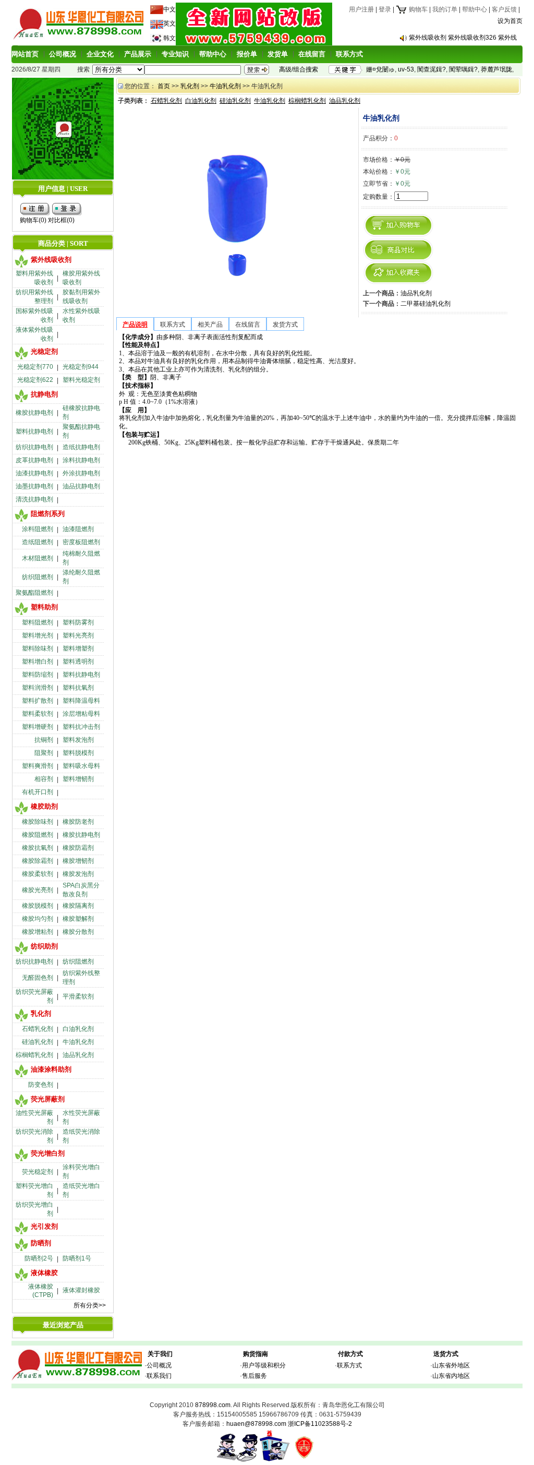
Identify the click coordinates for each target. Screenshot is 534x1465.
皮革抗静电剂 (34, 460)
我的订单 (444, 9)
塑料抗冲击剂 (81, 726)
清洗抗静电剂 (34, 499)
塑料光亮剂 (78, 635)
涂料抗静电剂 (81, 460)
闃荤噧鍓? (463, 69)
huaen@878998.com (256, 1423)
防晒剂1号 (77, 1258)
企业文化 (100, 54)
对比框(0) (61, 220)
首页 (163, 86)
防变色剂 (40, 1084)
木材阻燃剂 (37, 558)
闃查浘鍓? (431, 69)
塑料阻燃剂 (37, 622)
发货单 (278, 54)
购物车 (417, 9)
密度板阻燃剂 (81, 542)
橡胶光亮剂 (37, 890)
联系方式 (349, 54)
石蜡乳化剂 (37, 1028)
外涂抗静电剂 (81, 473)
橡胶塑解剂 (78, 918)
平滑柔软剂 (78, 996)
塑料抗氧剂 (78, 687)
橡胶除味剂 (37, 821)
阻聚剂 (43, 752)
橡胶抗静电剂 (34, 412)
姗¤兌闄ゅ (380, 69)
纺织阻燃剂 (37, 577)
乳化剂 (41, 1013)
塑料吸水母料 (81, 766)
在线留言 (311, 54)
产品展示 (137, 54)
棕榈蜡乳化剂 (34, 1055)
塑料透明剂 (78, 661)
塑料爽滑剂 (37, 766)
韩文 (169, 38)
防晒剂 (41, 1243)
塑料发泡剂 (78, 739)
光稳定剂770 (35, 366)
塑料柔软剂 (37, 713)
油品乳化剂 (78, 1055)
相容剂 (43, 779)
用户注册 (361, 9)
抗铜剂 (43, 739)
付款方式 (350, 1354)
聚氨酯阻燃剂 (34, 592)
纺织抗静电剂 (34, 447)
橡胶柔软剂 (37, 874)
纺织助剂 (44, 946)
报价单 (247, 54)
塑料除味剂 (37, 648)
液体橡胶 (44, 1273)
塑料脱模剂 (78, 752)
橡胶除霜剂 (37, 860)
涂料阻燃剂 (37, 529)
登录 (385, 9)
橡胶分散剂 (78, 931)
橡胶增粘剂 (37, 931)
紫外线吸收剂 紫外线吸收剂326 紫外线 (463, 37)
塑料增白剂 (37, 661)
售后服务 (254, 1375)
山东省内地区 (451, 1375)
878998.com (212, 1405)
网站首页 (25, 54)
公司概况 (62, 54)
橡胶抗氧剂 (37, 847)
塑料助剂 (44, 607)
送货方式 (445, 1354)
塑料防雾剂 (78, 622)
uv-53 (406, 69)
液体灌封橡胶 (81, 1290)
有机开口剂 (37, 792)
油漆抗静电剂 (34, 473)
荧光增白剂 (48, 1153)
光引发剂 (44, 1226)
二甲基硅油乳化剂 (425, 303)
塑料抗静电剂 (34, 431)
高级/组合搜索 (298, 69)
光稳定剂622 (35, 379)
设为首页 (510, 21)
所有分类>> (90, 1305)
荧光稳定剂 (37, 1171)
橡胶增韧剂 (78, 860)
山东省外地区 (451, 1365)
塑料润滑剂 (37, 687)
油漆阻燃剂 (78, 529)
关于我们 (160, 1354)
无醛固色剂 (37, 977)
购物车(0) (33, 220)
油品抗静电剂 (81, 486)
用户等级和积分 (264, 1365)
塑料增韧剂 (78, 779)
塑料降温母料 (81, 700)
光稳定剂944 (81, 366)
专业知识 (175, 54)
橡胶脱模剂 (37, 905)
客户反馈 (504, 9)
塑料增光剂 (37, 635)
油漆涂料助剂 (51, 1069)
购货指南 (255, 1354)
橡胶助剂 (44, 806)
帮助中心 (474, 9)
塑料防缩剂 (37, 674)
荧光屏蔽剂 (48, 1099)
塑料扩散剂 (37, 700)
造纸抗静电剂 (81, 447)
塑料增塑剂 (78, 648)
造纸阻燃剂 (37, 542)
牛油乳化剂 (78, 1042)
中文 (169, 9)
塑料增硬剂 (37, 726)
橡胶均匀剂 (37, 918)
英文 (169, 23)
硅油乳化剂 (37, 1042)
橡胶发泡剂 (78, 874)
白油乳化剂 (78, 1028)
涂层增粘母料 (81, 713)
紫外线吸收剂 (51, 259)
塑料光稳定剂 (81, 379)
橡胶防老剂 (78, 821)
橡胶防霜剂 (78, 847)
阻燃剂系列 (48, 514)
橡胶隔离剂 (78, 905)
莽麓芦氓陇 (496, 69)
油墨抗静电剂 (34, 486)
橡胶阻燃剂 (37, 834)
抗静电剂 (44, 394)
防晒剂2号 (39, 1258)
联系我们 (159, 1375)
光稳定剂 (44, 351)
